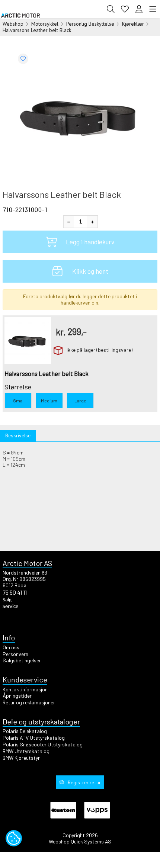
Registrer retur (84, 782)
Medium (49, 400)
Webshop (13, 23)
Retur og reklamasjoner (29, 702)
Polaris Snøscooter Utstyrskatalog (43, 744)
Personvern (15, 654)
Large (80, 400)
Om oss (11, 647)
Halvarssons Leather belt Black (37, 30)
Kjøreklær (133, 23)
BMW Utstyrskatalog (26, 751)
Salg (7, 600)
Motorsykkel (44, 23)
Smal (18, 400)
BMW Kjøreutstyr (21, 758)
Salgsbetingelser (22, 660)
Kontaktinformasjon (25, 689)
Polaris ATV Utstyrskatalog (34, 737)
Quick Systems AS (91, 841)
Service (10, 607)
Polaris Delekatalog (25, 731)
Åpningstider (17, 695)
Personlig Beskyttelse (90, 23)
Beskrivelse (18, 435)
